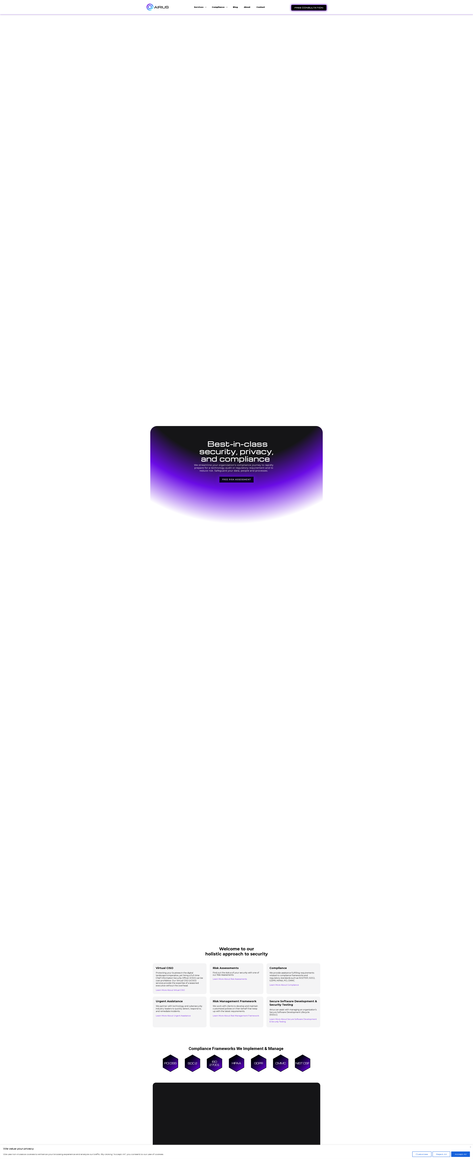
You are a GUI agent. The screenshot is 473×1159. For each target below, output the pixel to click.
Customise (422, 1154)
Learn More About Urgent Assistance (173, 1016)
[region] (236, 1152)
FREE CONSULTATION (309, 7)
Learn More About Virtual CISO (170, 990)
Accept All (460, 1154)
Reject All (441, 1154)
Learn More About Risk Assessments (230, 979)
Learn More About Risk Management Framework (236, 1016)
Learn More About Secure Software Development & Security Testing (293, 1020)
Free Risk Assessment (236, 479)
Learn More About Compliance (284, 985)
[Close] (470, 1146)
